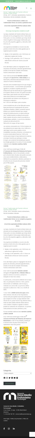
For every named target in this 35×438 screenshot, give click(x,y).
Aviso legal (6, 418)
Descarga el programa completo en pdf (17, 31)
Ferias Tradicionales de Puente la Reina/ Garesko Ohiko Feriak (16, 12)
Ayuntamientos (22, 15)
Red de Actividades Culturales (18, 17)
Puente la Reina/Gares (23, 211)
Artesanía (14, 15)
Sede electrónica (9, 383)
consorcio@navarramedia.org (23, 414)
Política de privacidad (15, 418)
